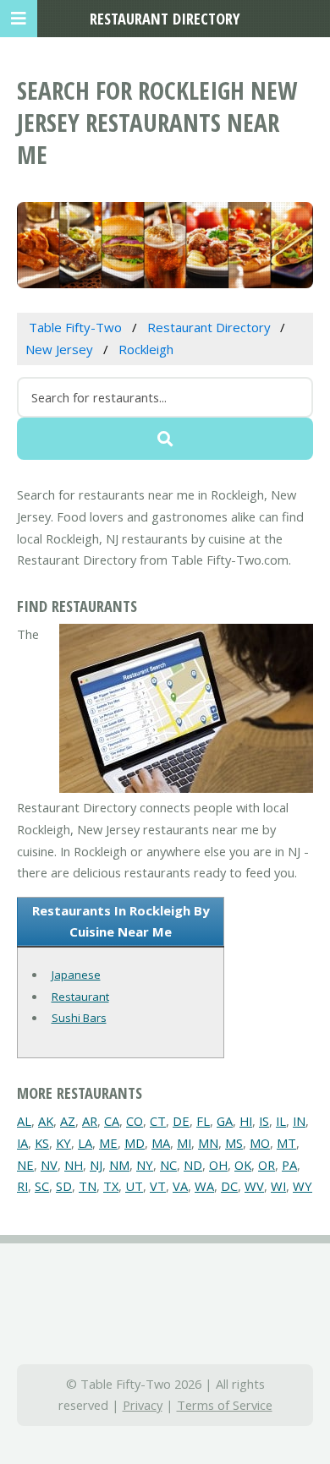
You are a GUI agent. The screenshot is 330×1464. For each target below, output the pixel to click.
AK (45, 1120)
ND (193, 1164)
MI (184, 1142)
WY (302, 1185)
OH (218, 1164)
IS (264, 1120)
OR (266, 1164)
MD (134, 1142)
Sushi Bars (79, 1017)
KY (63, 1142)
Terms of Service (224, 1404)
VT (158, 1185)
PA (289, 1164)
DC (229, 1185)
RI (22, 1185)
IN (299, 1120)
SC (42, 1185)
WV (254, 1185)
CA (111, 1120)
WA (204, 1185)
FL (203, 1120)
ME (108, 1142)
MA (160, 1142)
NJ (96, 1164)
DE (181, 1120)
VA (180, 1185)
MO (260, 1142)
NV (49, 1164)
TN (87, 1185)
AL (24, 1120)
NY (144, 1164)
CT (158, 1120)
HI (245, 1120)
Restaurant (80, 996)
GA (225, 1120)
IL (281, 1120)
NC (168, 1164)
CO (134, 1120)
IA (22, 1142)
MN (208, 1142)
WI (278, 1185)
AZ (67, 1120)
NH (73, 1164)
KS (42, 1142)
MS (234, 1142)
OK (242, 1164)
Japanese (76, 974)
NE (25, 1164)
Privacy (142, 1404)
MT (286, 1142)
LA (85, 1142)
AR (89, 1120)
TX (110, 1185)
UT (134, 1185)
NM (119, 1164)
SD (64, 1185)
